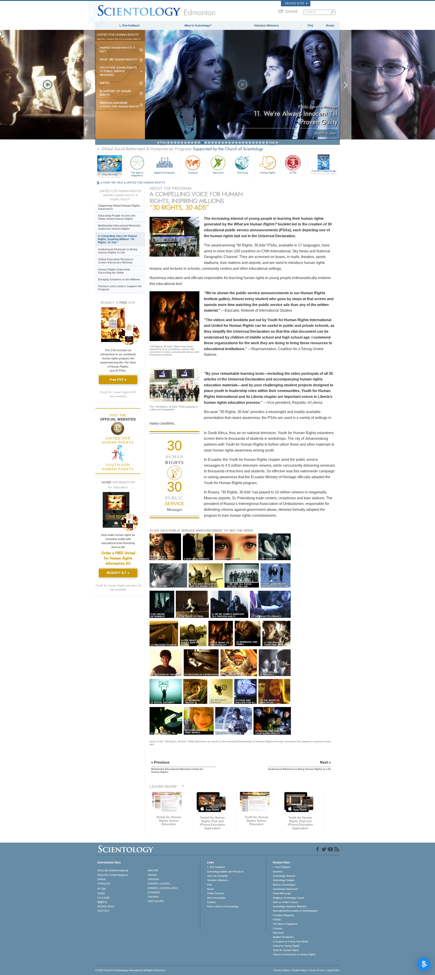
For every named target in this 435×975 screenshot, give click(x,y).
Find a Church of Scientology (223, 906)
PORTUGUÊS (156, 901)
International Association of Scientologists (295, 910)
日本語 (101, 893)
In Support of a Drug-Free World (290, 941)
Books (330, 25)
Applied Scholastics (164, 172)
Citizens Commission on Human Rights (294, 954)
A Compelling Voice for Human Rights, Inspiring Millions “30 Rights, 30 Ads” (117, 239)
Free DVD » (118, 379)
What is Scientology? (197, 25)
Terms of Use (316, 970)
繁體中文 (102, 902)
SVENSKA (153, 879)
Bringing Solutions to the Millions (119, 279)
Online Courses (215, 893)
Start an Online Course (285, 902)
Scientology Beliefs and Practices (225, 871)
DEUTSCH (103, 910)
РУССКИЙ (103, 897)
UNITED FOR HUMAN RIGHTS (145, 182)
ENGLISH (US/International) (112, 870)
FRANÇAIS (103, 883)
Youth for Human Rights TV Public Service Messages (118, 71)
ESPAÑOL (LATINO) (159, 883)
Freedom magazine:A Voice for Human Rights (119, 105)
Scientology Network (284, 876)
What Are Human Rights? (118, 59)
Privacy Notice (281, 970)
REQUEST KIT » (118, 573)
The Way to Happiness (137, 173)
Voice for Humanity (217, 876)
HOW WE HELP (113, 182)
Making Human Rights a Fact (117, 49)
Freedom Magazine (323, 172)
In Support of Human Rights (115, 93)
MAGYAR (153, 870)
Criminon (193, 172)
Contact (211, 902)
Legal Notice (333, 970)
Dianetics (278, 871)
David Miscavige (282, 893)
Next (272, 142)
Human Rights (268, 172)
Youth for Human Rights (286, 950)
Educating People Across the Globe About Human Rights (116, 217)
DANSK (101, 879)
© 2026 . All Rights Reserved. (130, 970)
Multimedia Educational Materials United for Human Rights (119, 227)
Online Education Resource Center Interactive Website (115, 261)
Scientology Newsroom (285, 889)
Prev (163, 142)
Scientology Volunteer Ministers (290, 906)
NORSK (152, 875)
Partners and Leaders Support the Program (120, 288)
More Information (216, 897)
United (105, 83)
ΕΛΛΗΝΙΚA (154, 892)
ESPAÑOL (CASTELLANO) (163, 888)
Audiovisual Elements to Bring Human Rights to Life (117, 251)
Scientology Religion (284, 880)
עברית (101, 888)
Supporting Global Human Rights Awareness (119, 207)
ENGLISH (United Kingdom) (112, 875)
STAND (277, 919)
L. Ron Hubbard (129, 25)
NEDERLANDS (105, 906)
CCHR (293, 172)
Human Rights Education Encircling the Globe (114, 271)
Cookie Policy (299, 970)
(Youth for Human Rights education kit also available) (118, 587)
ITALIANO (153, 896)
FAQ (310, 25)
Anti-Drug (242, 172)
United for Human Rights (286, 945)
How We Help (110, 174)
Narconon (218, 172)
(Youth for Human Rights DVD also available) (118, 394)
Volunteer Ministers (266, 25)
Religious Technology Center (288, 897)
